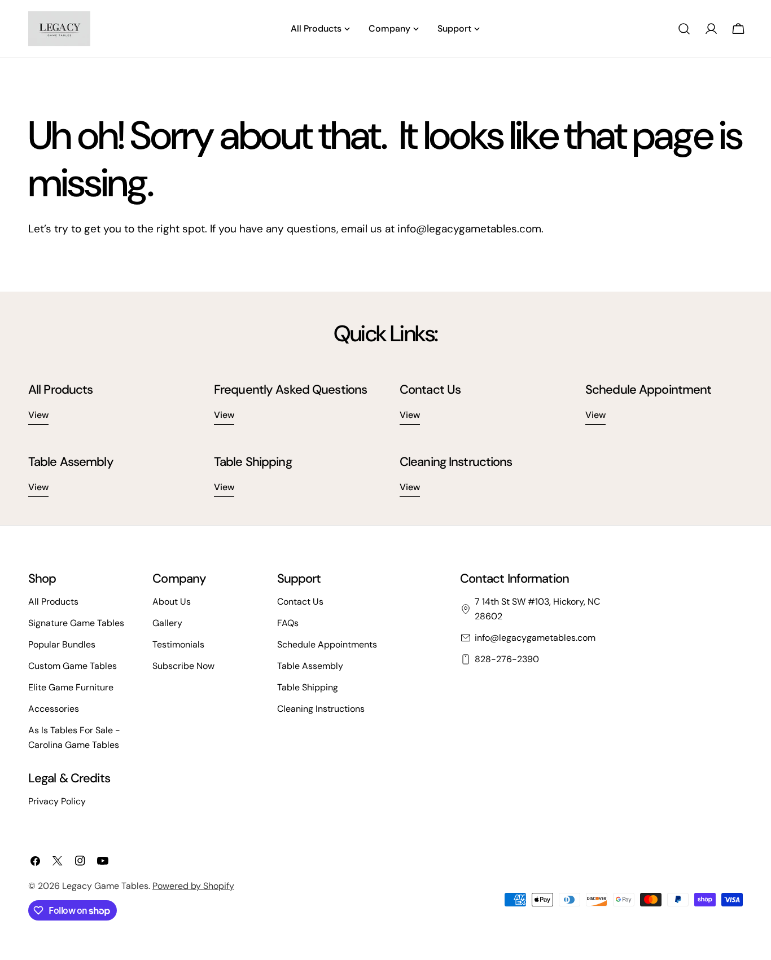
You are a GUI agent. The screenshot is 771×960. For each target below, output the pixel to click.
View (38, 415)
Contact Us (300, 601)
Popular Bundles (61, 644)
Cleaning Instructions (321, 709)
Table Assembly (310, 666)
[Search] (684, 28)
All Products (53, 601)
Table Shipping (307, 687)
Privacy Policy (57, 801)
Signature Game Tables (76, 623)
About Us (171, 601)
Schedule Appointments (327, 644)
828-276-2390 (507, 659)
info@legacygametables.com (535, 638)
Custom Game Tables (72, 666)
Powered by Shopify (193, 886)
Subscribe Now (183, 666)
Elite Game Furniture (70, 687)
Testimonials (178, 644)
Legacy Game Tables (105, 886)
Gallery (167, 623)
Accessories (53, 709)
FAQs (288, 623)
